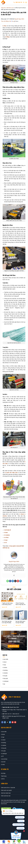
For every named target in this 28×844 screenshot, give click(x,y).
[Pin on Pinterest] (18, 581)
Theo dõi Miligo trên (6, 21)
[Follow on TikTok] (7, 722)
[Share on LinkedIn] (20, 581)
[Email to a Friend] (15, 581)
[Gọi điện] (19, 841)
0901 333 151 (18, 2)
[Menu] (26, 2)
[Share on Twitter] (13, 581)
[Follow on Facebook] (2, 722)
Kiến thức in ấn (10, 7)
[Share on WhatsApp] (7, 581)
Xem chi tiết (4, 607)
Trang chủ (3, 7)
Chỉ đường (14, 843)
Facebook (3, 843)
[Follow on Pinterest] (12, 722)
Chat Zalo (24, 843)
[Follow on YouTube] (15, 722)
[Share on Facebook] (10, 581)
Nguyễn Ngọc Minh (19, 19)
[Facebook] (14, 575)
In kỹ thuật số (7, 530)
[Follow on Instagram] (5, 722)
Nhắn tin (9, 843)
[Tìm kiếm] (23, 2)
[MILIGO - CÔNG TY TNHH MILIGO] (6, 2)
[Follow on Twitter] (10, 722)
